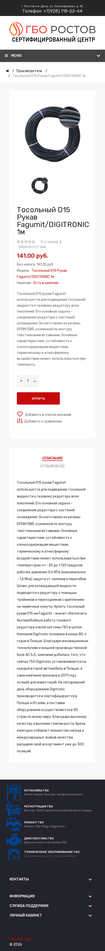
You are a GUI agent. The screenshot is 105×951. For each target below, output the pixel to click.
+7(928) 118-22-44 (63, 11)
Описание (52, 458)
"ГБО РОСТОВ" (21, 939)
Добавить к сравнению (43, 421)
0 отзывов (49, 242)
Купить (38, 398)
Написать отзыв (32, 247)
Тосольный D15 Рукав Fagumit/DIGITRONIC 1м (49, 76)
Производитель (29, 71)
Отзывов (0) (52, 466)
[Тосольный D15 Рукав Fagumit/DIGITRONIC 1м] (39, 185)
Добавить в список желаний (47, 415)
